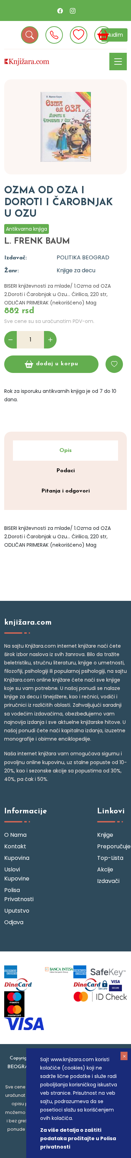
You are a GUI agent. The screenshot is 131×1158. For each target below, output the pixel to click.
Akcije (105, 869)
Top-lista (110, 858)
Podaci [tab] (65, 471)
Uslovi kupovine (16, 874)
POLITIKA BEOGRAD (83, 257)
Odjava (13, 922)
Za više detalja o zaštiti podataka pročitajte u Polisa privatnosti (78, 1138)
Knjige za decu (76, 270)
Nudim (114, 35)
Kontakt (15, 846)
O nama (15, 835)
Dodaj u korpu (57, 364)
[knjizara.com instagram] (72, 10)
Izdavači (108, 881)
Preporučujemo (112, 846)
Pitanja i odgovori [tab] (65, 491)
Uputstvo (16, 911)
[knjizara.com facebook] (60, 10)
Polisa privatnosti (19, 894)
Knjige (105, 835)
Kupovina (16, 858)
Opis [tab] (65, 450)
